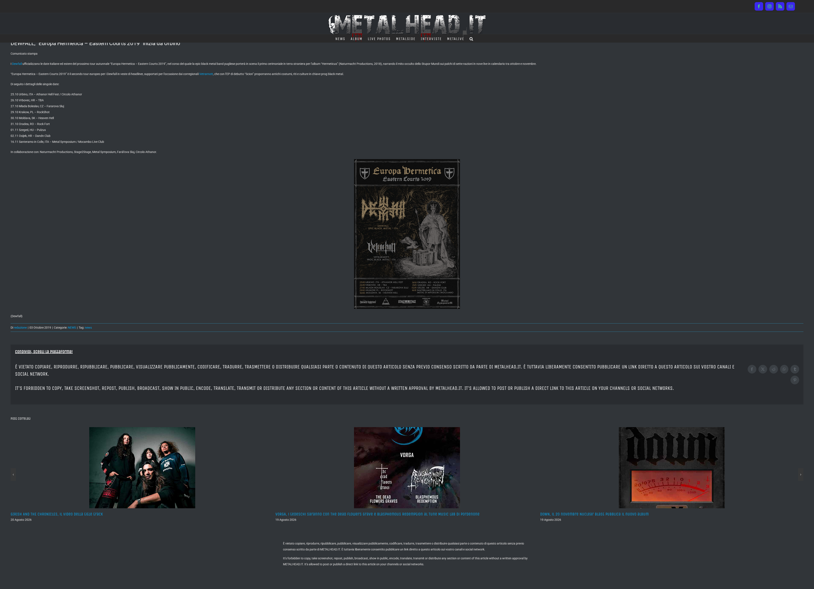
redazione (20, 327)
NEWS (72, 327)
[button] (472, 38)
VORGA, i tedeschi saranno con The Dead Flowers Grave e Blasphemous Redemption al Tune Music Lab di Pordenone (113, 514)
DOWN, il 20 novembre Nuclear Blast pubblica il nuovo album (329, 514)
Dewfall (17, 63)
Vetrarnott (206, 74)
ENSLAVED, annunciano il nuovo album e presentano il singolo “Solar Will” (606, 514)
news (88, 327)
